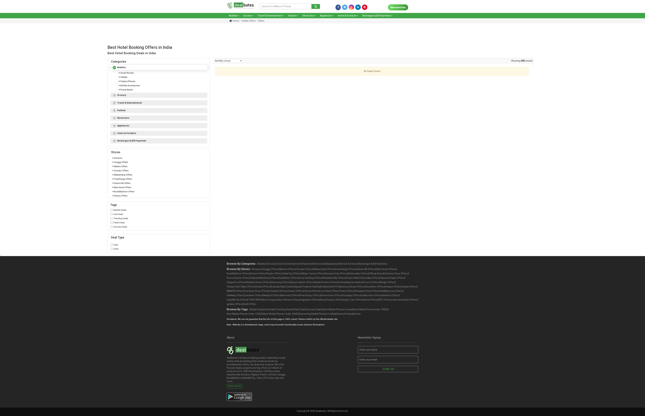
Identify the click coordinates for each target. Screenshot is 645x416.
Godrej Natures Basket (350, 282)
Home (235, 20)
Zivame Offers (295, 291)
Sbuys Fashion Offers (301, 282)
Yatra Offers (347, 291)
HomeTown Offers (331, 295)
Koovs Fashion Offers (238, 278)
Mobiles (233, 15)
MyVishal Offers (268, 278)
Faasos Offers (393, 286)
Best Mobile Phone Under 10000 (370, 309)
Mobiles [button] (121, 67)
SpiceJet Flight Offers (392, 278)
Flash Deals (119, 222)
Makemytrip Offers (123, 175)
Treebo (306, 286)
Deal (116, 244)
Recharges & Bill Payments (376, 15)
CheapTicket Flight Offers (240, 286)
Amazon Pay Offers (336, 273)
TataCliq (315, 286)
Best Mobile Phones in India (337, 309)
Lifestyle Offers (277, 291)
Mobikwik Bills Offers (334, 278)
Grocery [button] (121, 95)
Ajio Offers (373, 278)
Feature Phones (127, 81)
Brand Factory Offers (331, 299)
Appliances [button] (123, 125)
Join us (388, 369)
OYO (336, 286)
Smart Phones (127, 73)
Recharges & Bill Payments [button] (131, 140)
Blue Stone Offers (122, 187)
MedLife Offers (271, 295)
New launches (398, 7)
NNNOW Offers (235, 291)
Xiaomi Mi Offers (122, 183)
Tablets (123, 77)
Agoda (297, 286)
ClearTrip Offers (291, 273)
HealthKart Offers (288, 278)
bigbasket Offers (310, 299)
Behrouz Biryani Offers (352, 286)
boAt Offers (250, 304)
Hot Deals (118, 214)
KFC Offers (384, 299)
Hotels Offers (248, 20)
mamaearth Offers (406, 299)
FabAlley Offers (235, 295)
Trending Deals (121, 218)
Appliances (326, 15)
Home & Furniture (347, 15)
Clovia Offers (311, 291)
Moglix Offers (387, 282)
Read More (234, 386)
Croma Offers (371, 282)
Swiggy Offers (121, 162)
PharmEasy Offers (310, 295)
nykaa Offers (409, 286)
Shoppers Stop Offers (367, 291)
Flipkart (255, 278)
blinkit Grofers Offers (326, 282)
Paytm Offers (274, 273)
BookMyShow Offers (124, 191)
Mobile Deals (120, 210)
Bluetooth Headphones (348, 313)
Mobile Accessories (130, 85)
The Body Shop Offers (256, 291)
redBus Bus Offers (371, 295)
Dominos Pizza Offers (396, 273)
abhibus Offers (390, 295)
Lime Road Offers (329, 291)
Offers (261, 20)
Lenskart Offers (253, 295)
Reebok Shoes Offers (258, 282)
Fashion (292, 15)
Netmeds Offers (289, 295)
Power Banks (126, 89)
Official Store (376, 273)
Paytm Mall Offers (356, 278)
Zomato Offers (121, 170)
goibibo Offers (234, 304)
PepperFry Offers (236, 282)
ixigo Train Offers (353, 299)
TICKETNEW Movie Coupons (263, 299)
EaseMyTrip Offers (237, 299)
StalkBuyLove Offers (391, 291)
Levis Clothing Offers (310, 278)
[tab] (158, 67)
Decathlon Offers (375, 286)
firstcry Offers (120, 195)
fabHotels (327, 286)
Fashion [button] (121, 110)
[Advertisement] (320, 37)
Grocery (247, 15)
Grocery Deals (120, 227)
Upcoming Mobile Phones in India (317, 313)
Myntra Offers (120, 166)
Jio (393, 299)
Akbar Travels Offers (313, 273)
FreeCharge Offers (123, 179)
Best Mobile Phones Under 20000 (280, 313)
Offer (116, 249)
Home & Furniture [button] (126, 133)
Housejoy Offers (351, 295)
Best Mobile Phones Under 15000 (244, 313)
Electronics (308, 15)
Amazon (118, 158)
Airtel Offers (370, 299)
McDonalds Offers (358, 273)
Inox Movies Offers (289, 299)
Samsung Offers (280, 282)
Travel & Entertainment (269, 15)
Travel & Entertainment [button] (129, 103)
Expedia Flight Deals (281, 286)
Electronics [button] (123, 118)
